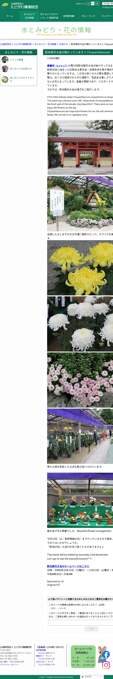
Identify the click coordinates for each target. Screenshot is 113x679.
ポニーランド (88, 16)
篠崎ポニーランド (44, 655)
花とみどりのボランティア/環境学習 (49, 15)
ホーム (9, 16)
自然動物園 (68, 16)
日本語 (87, 676)
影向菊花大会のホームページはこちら (68, 566)
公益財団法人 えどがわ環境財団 (15, 44)
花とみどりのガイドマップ (22, 79)
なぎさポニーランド (44, 661)
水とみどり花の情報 (29, 15)
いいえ (62, 608)
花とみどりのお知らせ (21, 68)
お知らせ (63, 44)
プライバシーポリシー (9, 664)
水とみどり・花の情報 (45, 44)
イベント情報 (16, 59)
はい (54, 608)
